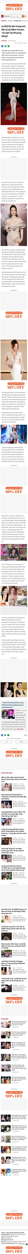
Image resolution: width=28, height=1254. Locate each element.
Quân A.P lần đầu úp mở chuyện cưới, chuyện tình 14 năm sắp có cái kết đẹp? (19, 1139)
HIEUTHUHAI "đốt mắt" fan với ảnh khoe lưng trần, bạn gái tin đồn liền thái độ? (19, 1128)
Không (21, 741)
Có (6, 741)
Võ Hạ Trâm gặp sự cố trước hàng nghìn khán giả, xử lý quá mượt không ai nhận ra (19, 1149)
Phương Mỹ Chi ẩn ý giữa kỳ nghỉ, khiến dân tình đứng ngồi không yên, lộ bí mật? (19, 1118)
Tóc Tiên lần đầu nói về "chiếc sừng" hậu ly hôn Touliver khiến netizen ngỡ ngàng (18, 1068)
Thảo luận (20, 43)
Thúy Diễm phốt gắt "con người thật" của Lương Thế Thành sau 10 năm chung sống (18, 1161)
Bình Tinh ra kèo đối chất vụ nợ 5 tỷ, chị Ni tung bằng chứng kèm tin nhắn (19, 1034)
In (26, 735)
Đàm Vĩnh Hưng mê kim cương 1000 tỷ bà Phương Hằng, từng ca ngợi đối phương (13, 705)
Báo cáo (25, 43)
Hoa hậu (23, 20)
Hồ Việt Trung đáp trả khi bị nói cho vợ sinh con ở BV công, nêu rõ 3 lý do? (19, 1024)
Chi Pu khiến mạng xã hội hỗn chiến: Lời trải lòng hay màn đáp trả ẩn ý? (18, 1079)
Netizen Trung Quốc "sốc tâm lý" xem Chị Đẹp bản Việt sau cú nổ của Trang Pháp (18, 1046)
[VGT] (2, 16)
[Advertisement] (14, 1194)
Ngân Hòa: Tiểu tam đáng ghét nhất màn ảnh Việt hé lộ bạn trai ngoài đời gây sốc (19, 1057)
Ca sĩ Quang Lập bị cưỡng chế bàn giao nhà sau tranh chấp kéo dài (19, 1172)
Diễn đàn (6, 16)
